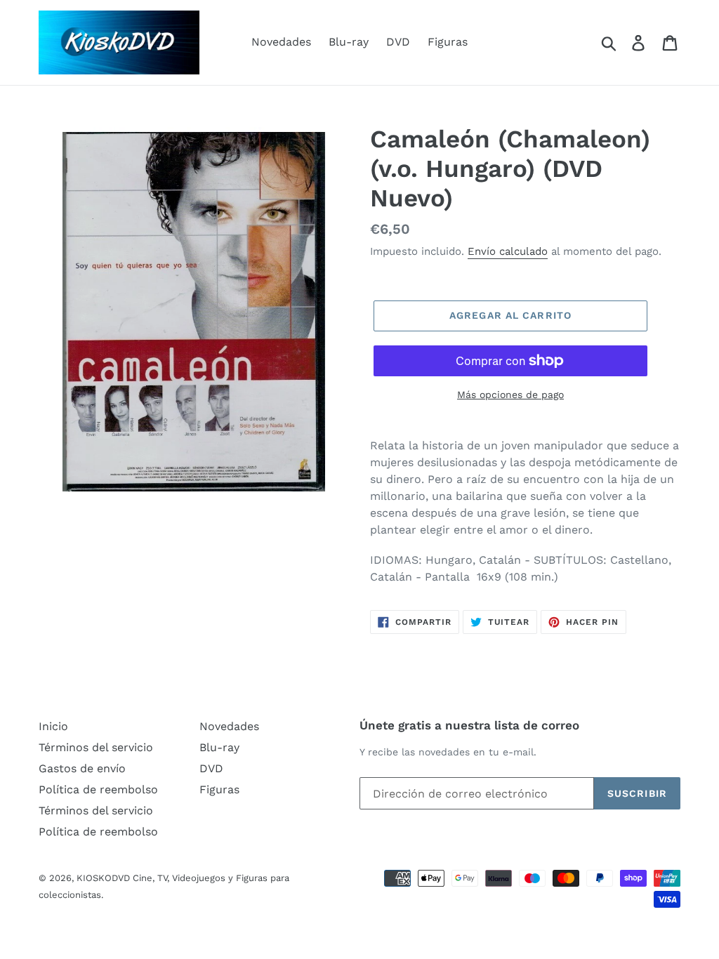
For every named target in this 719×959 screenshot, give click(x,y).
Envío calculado (508, 251)
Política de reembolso (98, 789)
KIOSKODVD (103, 878)
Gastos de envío (82, 768)
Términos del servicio (96, 747)
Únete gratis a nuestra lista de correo (469, 725)
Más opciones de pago (510, 394)
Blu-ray (349, 41)
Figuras (448, 41)
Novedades (281, 41)
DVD (398, 41)
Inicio (53, 726)
